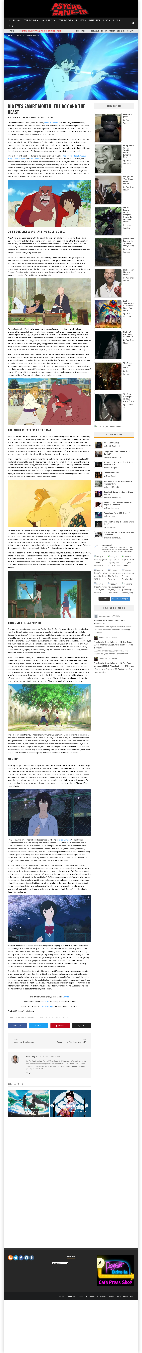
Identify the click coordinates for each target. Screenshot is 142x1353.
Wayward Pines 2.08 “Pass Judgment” (71, 1040)
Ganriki (66, 997)
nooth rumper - (109, 616)
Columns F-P (48, 20)
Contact (130, 31)
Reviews (80, 20)
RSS (77, 31)
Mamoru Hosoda (51, 122)
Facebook (85, 31)
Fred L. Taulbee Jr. (113, 446)
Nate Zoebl (110, 476)
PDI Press (14, 20)
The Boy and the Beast (60, 1017)
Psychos (117, 20)
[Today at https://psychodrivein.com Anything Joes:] (114, 561)
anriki (46, 1001)
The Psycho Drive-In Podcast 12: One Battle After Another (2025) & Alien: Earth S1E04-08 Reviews (113, 645)
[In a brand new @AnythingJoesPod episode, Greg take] (128, 588)
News (105, 20)
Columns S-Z (65, 20)
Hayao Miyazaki (64, 840)
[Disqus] (49, 1156)
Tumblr (112, 31)
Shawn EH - (108, 637)
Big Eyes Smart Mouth (30, 117)
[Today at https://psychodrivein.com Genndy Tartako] (128, 575)
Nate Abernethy (112, 508)
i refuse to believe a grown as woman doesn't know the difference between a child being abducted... (113, 629)
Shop (11, 26)
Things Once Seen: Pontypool (24, 1040)
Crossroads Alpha (47, 1006)
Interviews (94, 20)
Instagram (95, 31)
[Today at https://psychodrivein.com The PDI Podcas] (100, 561)
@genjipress (43, 1061)
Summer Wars (19, 159)
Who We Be (121, 31)
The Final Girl (111, 527)
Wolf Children (34, 159)
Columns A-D (30, 20)
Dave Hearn (111, 516)
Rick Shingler (111, 468)
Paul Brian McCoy (113, 457)
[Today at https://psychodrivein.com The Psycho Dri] (128, 561)
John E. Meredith (113, 487)
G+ (50, 1061)
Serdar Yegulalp (14, 117)
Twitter (104, 31)
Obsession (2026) (25, 31)
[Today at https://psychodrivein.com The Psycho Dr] (114, 575)
